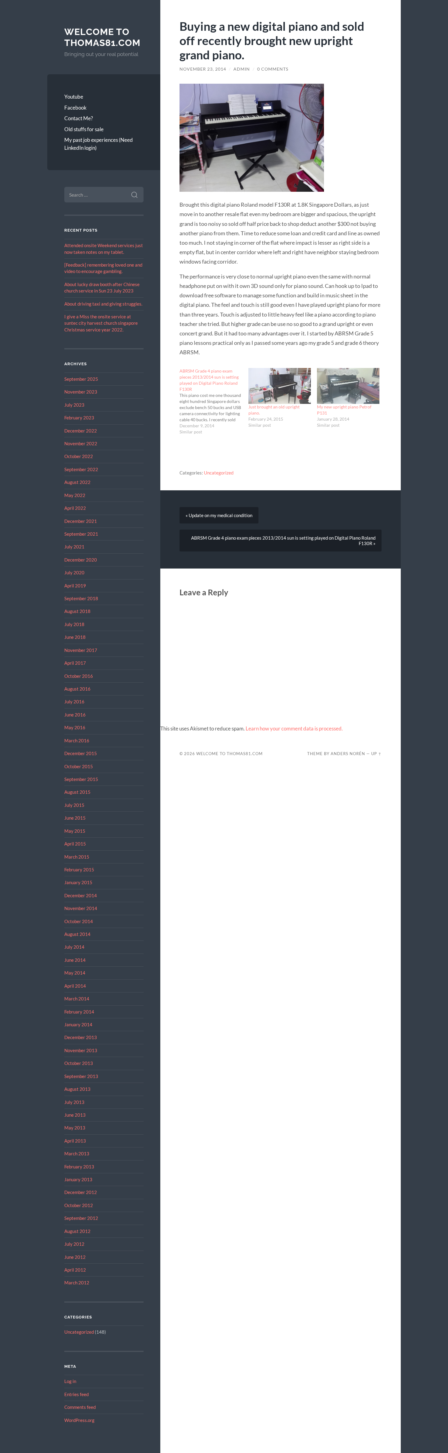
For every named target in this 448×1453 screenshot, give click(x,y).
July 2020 (74, 572)
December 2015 (80, 753)
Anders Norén (348, 753)
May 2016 (74, 727)
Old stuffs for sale (84, 129)
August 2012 (77, 1231)
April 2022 (75, 508)
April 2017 (75, 663)
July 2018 (74, 624)
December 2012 (80, 1192)
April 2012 (75, 1270)
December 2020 (80, 559)
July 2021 (74, 546)
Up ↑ (376, 753)
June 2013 (75, 1115)
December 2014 (80, 895)
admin (241, 69)
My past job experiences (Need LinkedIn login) (98, 144)
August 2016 (77, 688)
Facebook (75, 107)
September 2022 (81, 469)
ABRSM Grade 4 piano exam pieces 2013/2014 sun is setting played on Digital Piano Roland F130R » (283, 540)
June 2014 (75, 960)
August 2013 (77, 1089)
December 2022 (80, 430)
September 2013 (81, 1076)
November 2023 (80, 391)
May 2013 (74, 1127)
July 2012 (74, 1244)
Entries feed (76, 1394)
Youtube (73, 96)
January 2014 (78, 1024)
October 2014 (78, 921)
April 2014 (75, 986)
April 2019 (75, 585)
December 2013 (80, 1037)
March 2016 (76, 740)
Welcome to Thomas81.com (102, 37)
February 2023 (79, 417)
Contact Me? (78, 118)
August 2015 (77, 792)
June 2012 (75, 1257)
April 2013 (75, 1140)
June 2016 (75, 714)
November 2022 (80, 443)
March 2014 (76, 998)
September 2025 (81, 379)
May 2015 (74, 831)
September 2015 (81, 779)
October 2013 (78, 1063)
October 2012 (78, 1205)
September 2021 (81, 534)
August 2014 (77, 934)
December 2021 (80, 521)
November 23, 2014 (203, 69)
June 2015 (75, 818)
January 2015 (78, 882)
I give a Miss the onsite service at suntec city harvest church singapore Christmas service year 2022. (101, 323)
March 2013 (76, 1153)
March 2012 (76, 1282)
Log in (70, 1381)
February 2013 (79, 1166)
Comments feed (80, 1407)
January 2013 (78, 1179)
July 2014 (74, 947)
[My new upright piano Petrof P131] (348, 386)
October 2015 (78, 766)
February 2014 (79, 1011)
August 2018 (77, 611)
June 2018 (75, 637)
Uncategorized (79, 1332)
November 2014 (80, 908)
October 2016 (78, 676)
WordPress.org (79, 1420)
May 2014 (74, 972)
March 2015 (76, 857)
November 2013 (80, 1050)
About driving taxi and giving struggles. (103, 303)
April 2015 (75, 843)
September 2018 (81, 598)
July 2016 (74, 701)
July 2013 (74, 1102)
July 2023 (74, 405)
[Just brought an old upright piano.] (279, 386)
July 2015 (74, 805)
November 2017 (80, 650)
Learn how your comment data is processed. (294, 728)
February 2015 (79, 869)
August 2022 (77, 482)
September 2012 (81, 1218)
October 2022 (78, 456)
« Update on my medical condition (219, 515)
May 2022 (74, 495)
